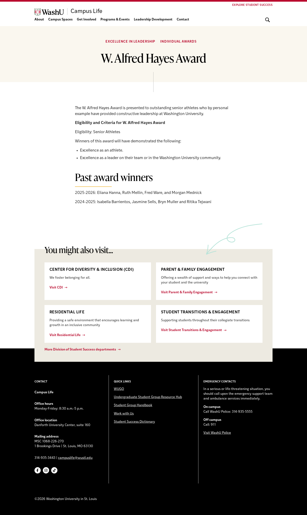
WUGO (119, 389)
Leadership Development (153, 19)
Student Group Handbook (133, 405)
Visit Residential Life (65, 335)
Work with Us (124, 413)
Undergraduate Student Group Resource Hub (148, 397)
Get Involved (86, 19)
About (39, 19)
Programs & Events (115, 19)
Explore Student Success (252, 5)
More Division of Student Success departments (80, 349)
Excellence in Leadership (130, 41)
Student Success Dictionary (134, 422)
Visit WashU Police (217, 433)
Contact (183, 19)
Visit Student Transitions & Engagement (191, 330)
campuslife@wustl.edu (75, 458)
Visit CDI (56, 287)
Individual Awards (178, 41)
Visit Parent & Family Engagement (187, 292)
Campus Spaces (60, 19)
